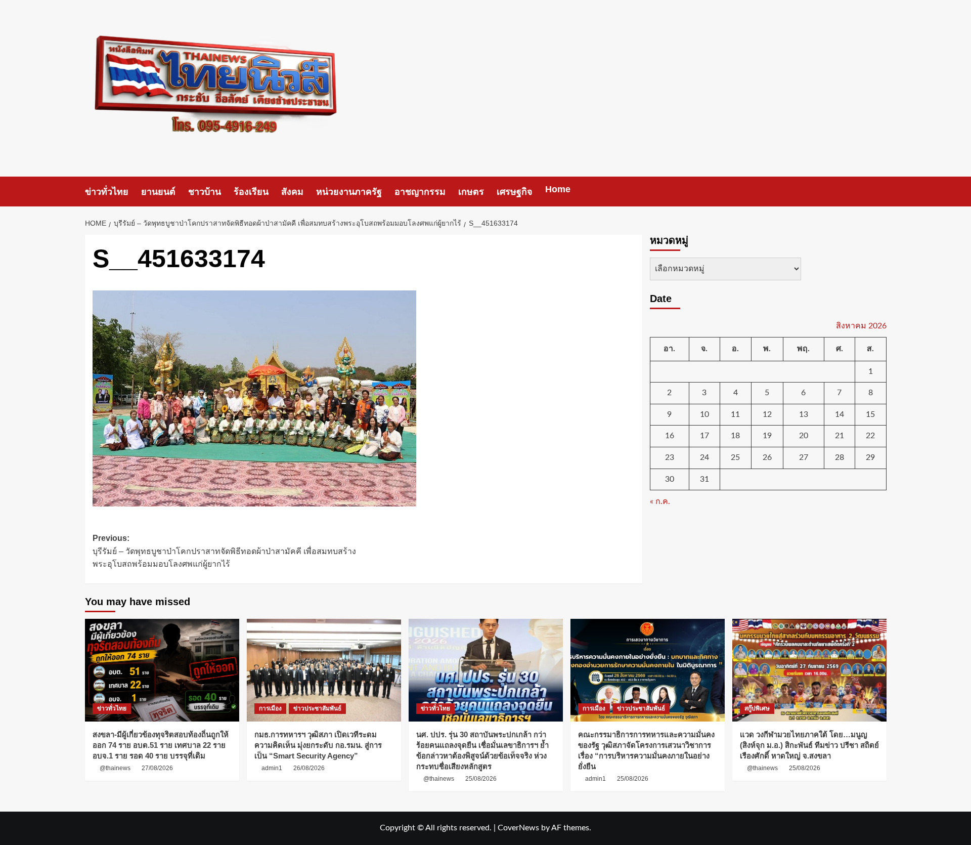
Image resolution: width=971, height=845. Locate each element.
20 (803, 436)
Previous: (224, 551)
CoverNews (518, 828)
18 (735, 436)
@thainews (115, 768)
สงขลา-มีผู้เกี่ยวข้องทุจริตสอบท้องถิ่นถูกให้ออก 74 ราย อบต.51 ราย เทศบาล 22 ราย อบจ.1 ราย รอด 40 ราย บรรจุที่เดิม (161, 745)
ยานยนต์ (158, 192)
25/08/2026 (481, 778)
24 (704, 457)
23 (669, 457)
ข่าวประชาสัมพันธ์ (317, 708)
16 (669, 436)
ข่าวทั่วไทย (106, 192)
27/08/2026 (157, 768)
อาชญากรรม (420, 192)
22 (870, 436)
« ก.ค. (660, 501)
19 (767, 436)
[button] (880, 191)
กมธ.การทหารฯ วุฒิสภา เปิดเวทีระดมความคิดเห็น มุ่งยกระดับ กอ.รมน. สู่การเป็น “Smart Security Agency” (318, 745)
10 (704, 414)
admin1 (271, 768)
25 (735, 457)
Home (557, 189)
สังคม (292, 192)
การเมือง (270, 708)
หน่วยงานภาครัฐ (349, 192)
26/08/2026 (309, 768)
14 (839, 414)
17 (704, 436)
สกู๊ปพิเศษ (757, 708)
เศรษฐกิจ (515, 192)
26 (767, 457)
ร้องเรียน (251, 192)
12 (767, 414)
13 (803, 414)
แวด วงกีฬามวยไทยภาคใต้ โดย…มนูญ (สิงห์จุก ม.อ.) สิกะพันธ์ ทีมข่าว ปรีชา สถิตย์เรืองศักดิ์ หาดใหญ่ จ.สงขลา (809, 745)
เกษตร (471, 192)
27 (803, 457)
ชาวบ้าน (204, 192)
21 (839, 436)
